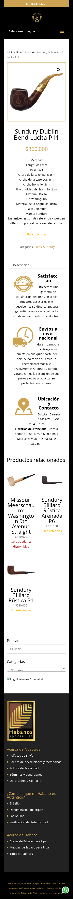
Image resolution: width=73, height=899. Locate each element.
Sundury (29, 52)
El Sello (14, 803)
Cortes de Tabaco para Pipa (28, 841)
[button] (58, 70)
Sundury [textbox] (35, 670)
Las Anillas (17, 816)
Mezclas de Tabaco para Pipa (29, 847)
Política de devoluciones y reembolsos (35, 762)
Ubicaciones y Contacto (25, 781)
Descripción (21, 265)
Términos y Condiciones (26, 774)
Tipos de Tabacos (21, 854)
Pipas (19, 52)
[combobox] (36, 669)
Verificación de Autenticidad (29, 822)
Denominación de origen (26, 810)
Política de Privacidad (24, 768)
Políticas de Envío (21, 755)
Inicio (10, 52)
